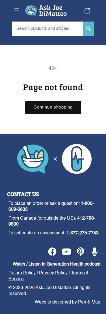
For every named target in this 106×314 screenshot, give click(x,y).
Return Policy (22, 273)
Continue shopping (53, 107)
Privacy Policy (53, 273)
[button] (16, 11)
